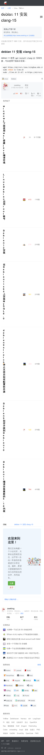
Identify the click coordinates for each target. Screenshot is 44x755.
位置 (26, 86)
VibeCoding (32, 726)
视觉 (8, 722)
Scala (29, 670)
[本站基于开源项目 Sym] (2, 748)
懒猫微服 (11, 726)
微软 (35, 690)
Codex (5, 729)
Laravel (18, 670)
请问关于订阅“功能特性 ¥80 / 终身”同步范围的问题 (24, 653)
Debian (13, 79)
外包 (7, 680)
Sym (18, 751)
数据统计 (15, 741)
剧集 (26, 729)
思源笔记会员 (35, 741)
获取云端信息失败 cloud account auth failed (23, 639)
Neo (4, 726)
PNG (38, 729)
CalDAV (12, 733)
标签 (39, 664)
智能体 (5, 733)
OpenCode (29, 733)
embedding (13, 729)
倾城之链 (9, 700)
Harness (24, 718)
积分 (36, 618)
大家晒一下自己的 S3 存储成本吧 (19, 629)
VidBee (5, 718)
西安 (22, 613)
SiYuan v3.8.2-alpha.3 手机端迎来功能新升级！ (24, 634)
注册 (11, 583)
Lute (34, 706)
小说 (17, 695)
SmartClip (20, 733)
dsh (29, 718)
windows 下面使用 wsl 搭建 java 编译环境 (4, 134)
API (17, 690)
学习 (15, 706)
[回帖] (41, 17)
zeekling (10, 608)
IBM (7, 706)
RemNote (9, 685)
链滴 (7, 744)
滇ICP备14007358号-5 (8, 751)
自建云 (32, 729)
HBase (8, 695)
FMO (36, 733)
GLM (17, 726)
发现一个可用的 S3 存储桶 (17, 643)
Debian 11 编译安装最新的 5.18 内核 (4, 486)
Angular (17, 680)
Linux (6, 79)
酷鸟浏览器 (21, 700)
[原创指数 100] (3, 363)
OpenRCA (33, 722)
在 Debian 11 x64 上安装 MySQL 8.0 (4, 291)
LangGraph (36, 718)
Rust (31, 675)
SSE (13, 722)
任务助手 (19, 722)
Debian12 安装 (4, 241)
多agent (24, 726)
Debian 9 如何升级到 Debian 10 (4, 427)
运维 (37, 680)
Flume (27, 695)
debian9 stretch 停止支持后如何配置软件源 (4, 361)
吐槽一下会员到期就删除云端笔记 (19, 648)
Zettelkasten (14, 718)
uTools (21, 675)
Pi (4, 722)
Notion (8, 670)
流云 (26, 722)
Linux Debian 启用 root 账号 (4, 196)
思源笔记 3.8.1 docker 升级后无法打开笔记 (23, 657)
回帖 (8, 618)
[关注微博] (5, 748)
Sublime (21, 685)
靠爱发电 (24, 741)
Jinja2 (21, 729)
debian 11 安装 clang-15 (23, 524)
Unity (31, 685)
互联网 (25, 706)
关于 (11, 587)
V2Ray (8, 690)
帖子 (22, 618)
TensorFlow (10, 675)
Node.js (28, 680)
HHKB (33, 700)
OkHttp (26, 690)
